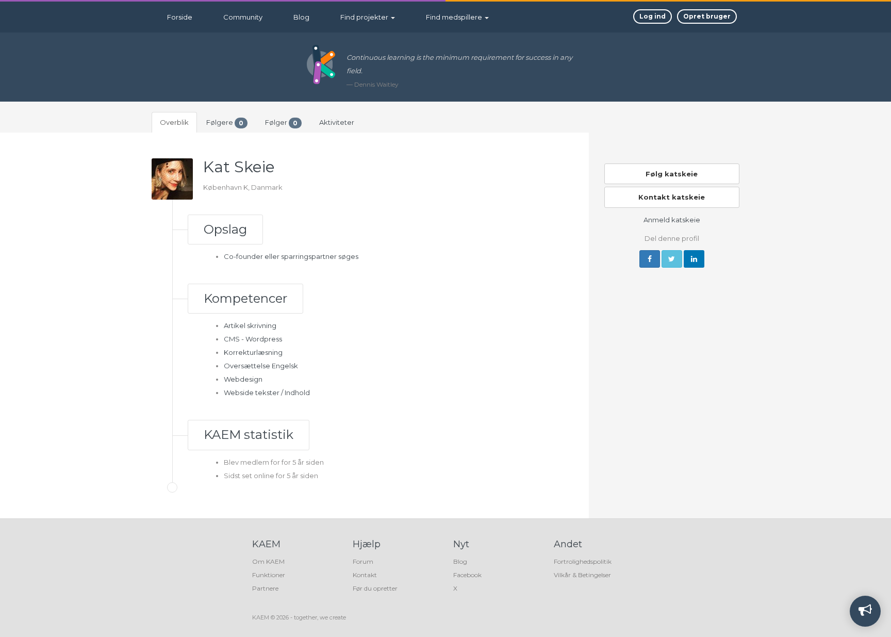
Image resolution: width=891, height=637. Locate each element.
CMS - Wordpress (253, 339)
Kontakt (365, 575)
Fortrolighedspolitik (583, 561)
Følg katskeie (672, 174)
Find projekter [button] (365, 17)
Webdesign (243, 379)
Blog (301, 17)
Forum (363, 561)
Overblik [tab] (174, 122)
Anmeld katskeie (672, 220)
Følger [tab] (281, 122)
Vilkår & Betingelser (582, 575)
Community (242, 17)
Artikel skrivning (250, 325)
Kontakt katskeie (671, 197)
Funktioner (268, 575)
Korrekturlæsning (253, 352)
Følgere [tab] (224, 122)
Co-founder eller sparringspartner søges (291, 256)
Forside (179, 17)
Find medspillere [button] (455, 17)
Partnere (265, 588)
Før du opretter (375, 588)
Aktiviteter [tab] (336, 122)
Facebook (467, 575)
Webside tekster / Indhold (267, 392)
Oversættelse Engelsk (261, 366)
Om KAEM (268, 561)
